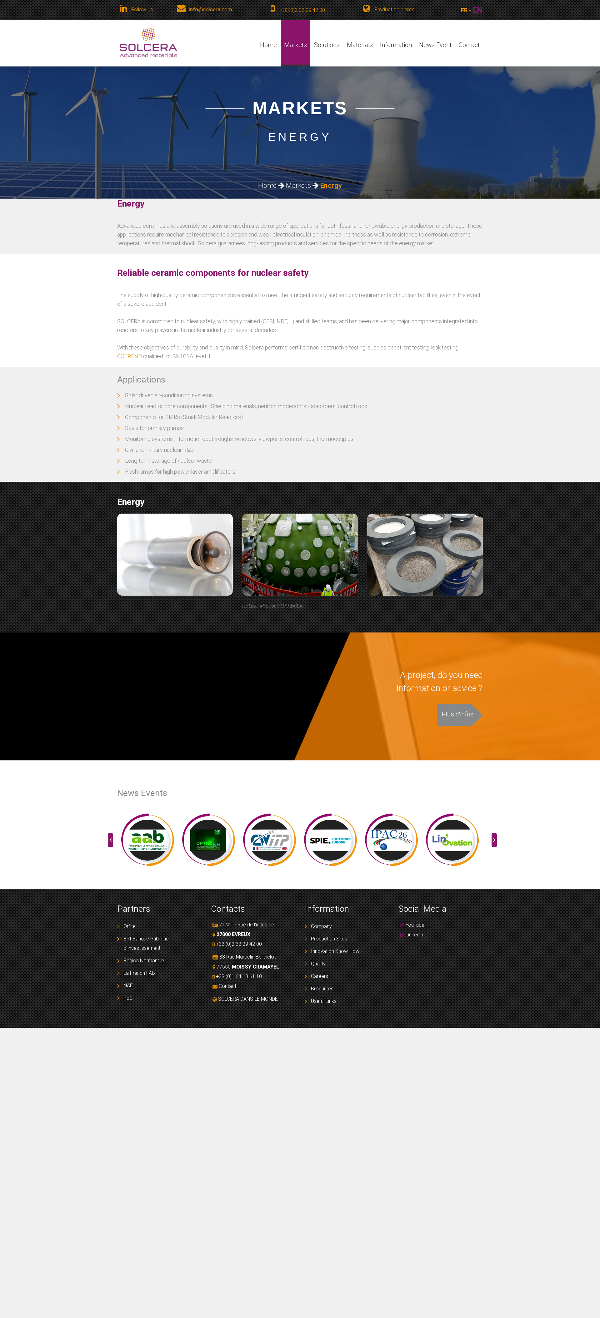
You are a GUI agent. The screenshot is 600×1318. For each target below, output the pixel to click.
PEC (127, 998)
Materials (360, 45)
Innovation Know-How (335, 951)
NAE (128, 985)
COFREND (129, 356)
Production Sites (329, 939)
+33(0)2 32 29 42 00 (302, 10)
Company (321, 926)
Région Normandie (143, 961)
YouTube (414, 925)
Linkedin (413, 935)
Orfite (129, 926)
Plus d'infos (457, 714)
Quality (318, 964)
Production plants (394, 9)
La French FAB (139, 973)
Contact (469, 45)
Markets (295, 45)
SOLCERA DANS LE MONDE (248, 999)
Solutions (327, 45)
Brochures (322, 989)
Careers (319, 976)
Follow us (142, 9)
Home (268, 45)
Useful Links (324, 1001)
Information (396, 45)
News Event (435, 45)
